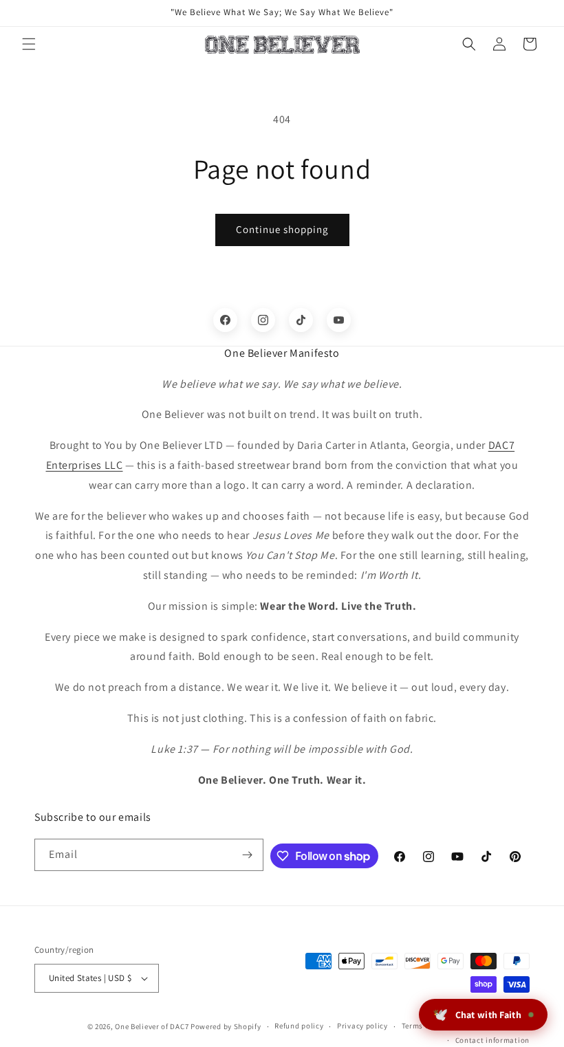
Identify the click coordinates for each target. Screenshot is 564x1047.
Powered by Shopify (226, 1026)
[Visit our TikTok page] (301, 320)
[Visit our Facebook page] (225, 320)
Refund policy (298, 1026)
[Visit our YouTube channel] (339, 320)
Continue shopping (282, 229)
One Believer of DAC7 (151, 1026)
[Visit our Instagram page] (263, 320)
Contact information (492, 1040)
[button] (29, 44)
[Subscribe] (247, 855)
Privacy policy (362, 1026)
